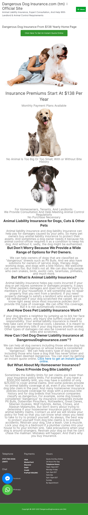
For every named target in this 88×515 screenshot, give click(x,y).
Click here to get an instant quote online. (60, 360)
